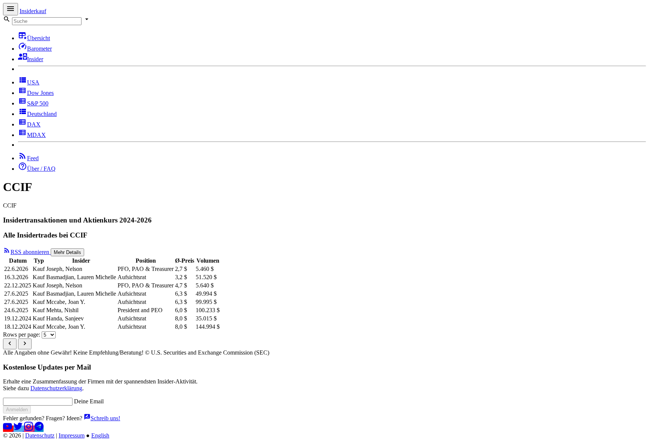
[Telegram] (39, 428)
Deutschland (42, 114)
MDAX (36, 135)
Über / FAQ (41, 168)
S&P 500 (37, 103)
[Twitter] (19, 428)
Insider (35, 59)
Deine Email (89, 401)
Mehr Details (67, 252)
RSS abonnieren (31, 252)
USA (33, 82)
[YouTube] (8, 428)
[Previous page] (10, 343)
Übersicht (38, 38)
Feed (33, 158)
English (100, 435)
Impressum (72, 435)
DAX (34, 124)
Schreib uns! (105, 418)
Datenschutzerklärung (56, 388)
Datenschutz (39, 435)
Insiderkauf (33, 11)
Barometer (39, 48)
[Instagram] (29, 428)
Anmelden (17, 409)
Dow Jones (40, 93)
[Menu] (10, 9)
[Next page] (25, 343)
